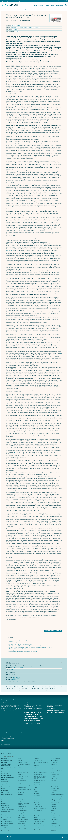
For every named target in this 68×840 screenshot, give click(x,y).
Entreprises (37, 27)
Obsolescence (38, 810)
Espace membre (55, 766)
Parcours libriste (22, 799)
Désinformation (22, 769)
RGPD (3, 827)
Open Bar (21, 801)
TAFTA (53, 772)
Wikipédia (21, 792)
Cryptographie (54, 823)
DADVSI (36, 800)
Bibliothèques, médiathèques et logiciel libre (58, 800)
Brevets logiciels (22, 810)
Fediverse (11, 641)
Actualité (53, 804)
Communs (21, 812)
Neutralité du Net (22, 767)
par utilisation (11, 756)
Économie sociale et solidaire (24, 790)
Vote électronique (22, 825)
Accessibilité (21, 770)
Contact (52, 5)
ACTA (36, 787)
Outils (32, 1)
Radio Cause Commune (40, 808)
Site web (36, 802)
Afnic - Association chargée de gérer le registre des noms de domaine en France (25, 640)
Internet (20, 774)
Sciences (20, 794)
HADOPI (20, 808)
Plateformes (54, 790)
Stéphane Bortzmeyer (16, 25)
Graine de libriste (55, 827)
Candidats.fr (54, 817)
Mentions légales (17, 837)
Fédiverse (37, 782)
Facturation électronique (57, 798)
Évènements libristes (23, 819)
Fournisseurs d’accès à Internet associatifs (41, 827)
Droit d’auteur (5, 792)
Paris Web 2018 (16, 677)
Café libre (21, 783)
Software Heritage (39, 806)
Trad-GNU (37, 804)
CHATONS (4, 816)
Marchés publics (22, 787)
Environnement (22, 780)
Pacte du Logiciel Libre (56, 770)
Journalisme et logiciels (56, 828)
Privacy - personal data (40, 819)
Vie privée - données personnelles (26, 27)
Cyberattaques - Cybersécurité (24, 765)
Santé (36, 769)
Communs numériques (24, 785)
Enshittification (55, 762)
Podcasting (37, 823)
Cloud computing (38, 774)
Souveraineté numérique (7, 809)
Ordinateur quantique (56, 796)
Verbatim (13, 679)
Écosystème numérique (24, 827)
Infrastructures (22, 817)
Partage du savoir (14, 27)
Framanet (53, 806)
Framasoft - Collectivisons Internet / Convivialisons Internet (40, 777)
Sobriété (36, 791)
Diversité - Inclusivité (39, 829)
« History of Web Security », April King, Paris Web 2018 (21, 644)
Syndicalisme (54, 812)
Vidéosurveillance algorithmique (58, 782)
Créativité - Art (38, 797)
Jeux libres (37, 784)
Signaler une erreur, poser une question (53, 630)
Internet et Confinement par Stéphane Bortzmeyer (9, 737)
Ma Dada (53, 776)
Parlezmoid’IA (22, 815)
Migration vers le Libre (40, 799)
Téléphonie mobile (22, 828)
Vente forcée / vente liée (24, 796)
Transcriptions (59, 5)
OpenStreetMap (22, 821)
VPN (52, 792)
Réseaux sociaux (5, 811)
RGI (35, 789)
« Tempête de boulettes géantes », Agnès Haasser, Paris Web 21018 (23, 651)
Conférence (15, 29)
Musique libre (22, 806)
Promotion (4, 825)
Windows (53, 810)
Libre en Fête (21, 823)
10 (14, 452)
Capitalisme (54, 784)
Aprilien (36, 770)
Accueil (2, 9)
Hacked (18, 681)
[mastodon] (11, 837)
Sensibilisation (5, 807)
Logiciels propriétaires (7, 830)
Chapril (20, 798)
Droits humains (55, 760)
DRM (20, 758)
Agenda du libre (22, 1)
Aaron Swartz (54, 819)
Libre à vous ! (14, 1)
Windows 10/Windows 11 (40, 772)
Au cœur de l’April (55, 774)
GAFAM (4, 819)
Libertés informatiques (24, 776)
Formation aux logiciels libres (40, 763)
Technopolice (38, 760)
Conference (4, 796)
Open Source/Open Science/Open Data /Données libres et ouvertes (7, 799)
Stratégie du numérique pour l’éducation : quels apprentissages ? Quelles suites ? (33, 706)
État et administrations (7, 794)
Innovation (4, 803)
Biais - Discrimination (40, 812)
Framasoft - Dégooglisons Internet (23, 804)
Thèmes (35, 5)
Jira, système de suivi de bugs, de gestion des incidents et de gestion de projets (25, 645)
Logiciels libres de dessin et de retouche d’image (57, 768)
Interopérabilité (5, 829)
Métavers (53, 821)
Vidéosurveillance (38, 785)
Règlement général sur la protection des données (19, 648)
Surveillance (21, 782)
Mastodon (37, 767)
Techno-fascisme (55, 808)
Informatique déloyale (7, 823)
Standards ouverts (23, 772)
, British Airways (16, 643)
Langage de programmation (57, 794)
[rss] (8, 837)
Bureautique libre (55, 788)
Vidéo (17, 31)
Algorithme (37, 758)
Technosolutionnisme (39, 821)
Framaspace (54, 778)
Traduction (54, 814)
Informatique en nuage (7, 821)
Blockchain (37, 815)
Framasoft (54, 764)
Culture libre (21, 814)
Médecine (53, 830)
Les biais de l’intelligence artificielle (54, 706)
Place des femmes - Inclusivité (8, 813)
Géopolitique (37, 795)
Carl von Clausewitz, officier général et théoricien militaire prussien (23, 653)
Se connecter (25, 837)
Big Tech (20, 778)
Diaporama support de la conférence (22, 676)
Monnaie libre (54, 786)
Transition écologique (23, 762)
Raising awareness (55, 825)
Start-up (53, 780)
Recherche (21, 760)
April (3, 1)
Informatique (9, 250)
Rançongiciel (37, 814)
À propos (47, 5)
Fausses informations (56, 758)
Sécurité (36, 817)
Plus (28, 1)
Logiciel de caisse (55, 815)
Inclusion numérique (39, 780)
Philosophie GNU (6, 817)
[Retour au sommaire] (61, 662)
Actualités (40, 5)
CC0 (35, 681)
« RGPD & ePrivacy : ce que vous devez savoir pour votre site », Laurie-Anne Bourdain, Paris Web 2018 (31, 647)
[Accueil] (9, 5)
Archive (36, 765)
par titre (4, 756)
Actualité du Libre (39, 825)
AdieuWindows (38, 793)
